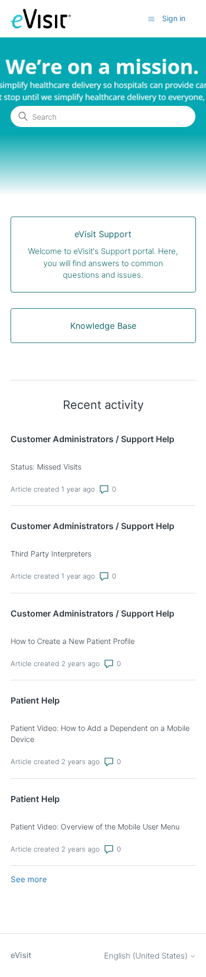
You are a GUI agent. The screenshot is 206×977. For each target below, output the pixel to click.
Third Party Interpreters (51, 553)
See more (29, 879)
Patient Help (35, 700)
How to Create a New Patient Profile (73, 641)
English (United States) (147, 955)
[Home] (41, 18)
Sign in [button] (173, 18)
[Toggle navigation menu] (151, 18)
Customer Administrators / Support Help (92, 439)
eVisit (21, 955)
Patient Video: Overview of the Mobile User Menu (95, 826)
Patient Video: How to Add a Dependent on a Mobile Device (100, 734)
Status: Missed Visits (46, 466)
